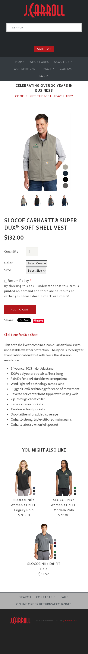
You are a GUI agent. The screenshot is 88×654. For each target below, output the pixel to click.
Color (8, 263)
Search (25, 597)
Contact (67, 68)
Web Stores (39, 61)
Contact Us (46, 597)
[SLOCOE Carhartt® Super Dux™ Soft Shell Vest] (44, 114)
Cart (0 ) (44, 48)
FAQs (49, 68)
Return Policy (18, 281)
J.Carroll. (71, 620)
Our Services (26, 68)
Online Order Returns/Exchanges (44, 604)
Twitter (41, 38)
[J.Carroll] (44, 2)
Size (7, 270)
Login (44, 75)
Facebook (35, 38)
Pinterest (46, 38)
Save (40, 320)
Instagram (52, 38)
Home (19, 61)
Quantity (11, 251)
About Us (63, 61)
